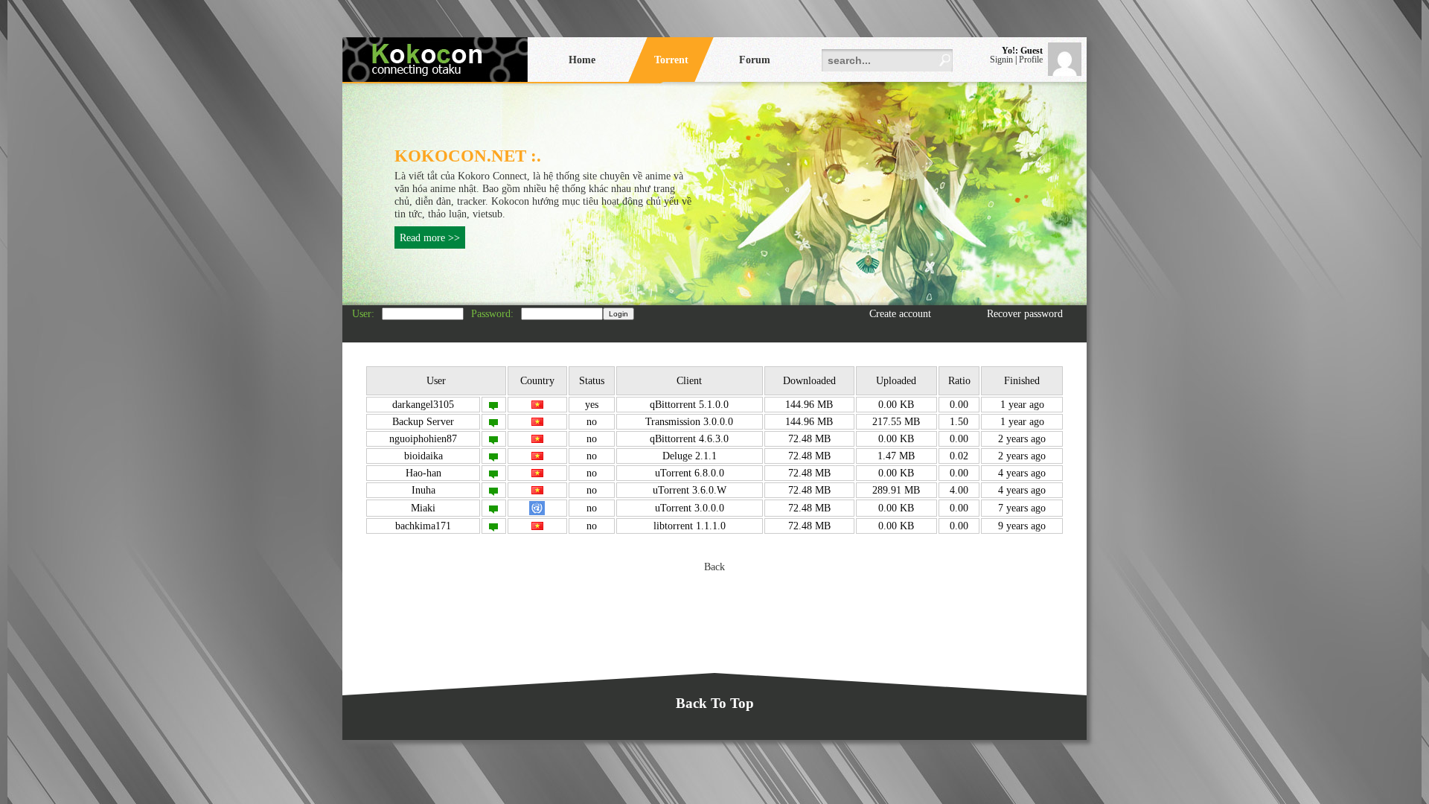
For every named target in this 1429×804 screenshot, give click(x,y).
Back (714, 566)
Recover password (1025, 313)
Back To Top (715, 703)
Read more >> (430, 237)
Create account (900, 313)
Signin (1001, 59)
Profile (1031, 59)
